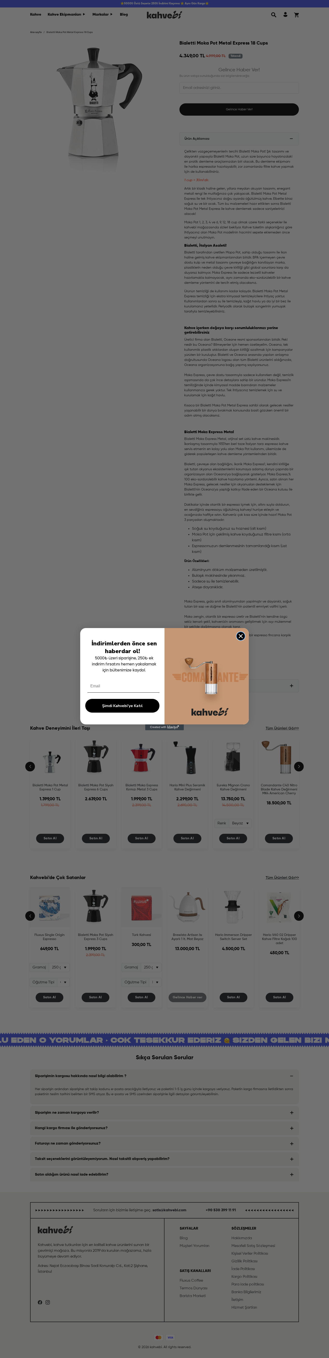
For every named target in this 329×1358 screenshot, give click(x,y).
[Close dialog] (241, 636)
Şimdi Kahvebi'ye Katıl (122, 706)
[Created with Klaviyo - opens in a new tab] (164, 727)
